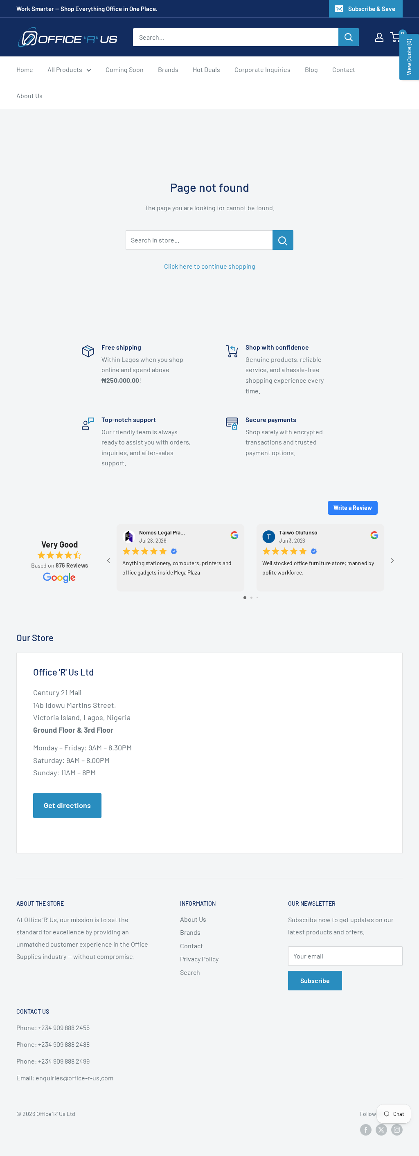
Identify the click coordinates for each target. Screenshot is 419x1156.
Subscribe (315, 980)
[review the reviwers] (234, 537)
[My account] (379, 37)
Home (24, 69)
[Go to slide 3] (257, 597)
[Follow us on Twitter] (381, 1129)
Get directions (67, 805)
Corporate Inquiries (262, 69)
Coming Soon (125, 69)
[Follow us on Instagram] (397, 1129)
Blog (311, 69)
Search (190, 972)
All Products (64, 69)
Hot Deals (206, 69)
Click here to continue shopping (209, 266)
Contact (343, 69)
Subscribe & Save (371, 8)
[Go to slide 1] (244, 597)
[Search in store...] (283, 240)
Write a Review (352, 507)
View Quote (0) (408, 57)
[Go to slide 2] (251, 598)
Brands (168, 69)
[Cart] (396, 37)
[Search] (348, 37)
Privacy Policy (199, 959)
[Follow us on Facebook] (366, 1129)
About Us (29, 95)
